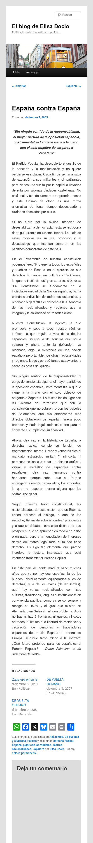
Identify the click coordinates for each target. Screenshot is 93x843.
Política (32, 741)
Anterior (19, 86)
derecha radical (63, 741)
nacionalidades (21, 749)
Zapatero (38, 749)
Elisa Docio (57, 749)
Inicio (16, 72)
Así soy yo (32, 72)
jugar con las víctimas (37, 745)
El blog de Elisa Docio (40, 26)
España (17, 745)
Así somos (56, 737)
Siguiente (73, 86)
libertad (57, 745)
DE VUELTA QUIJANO (54, 681)
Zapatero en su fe (24, 679)
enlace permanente (24, 753)
